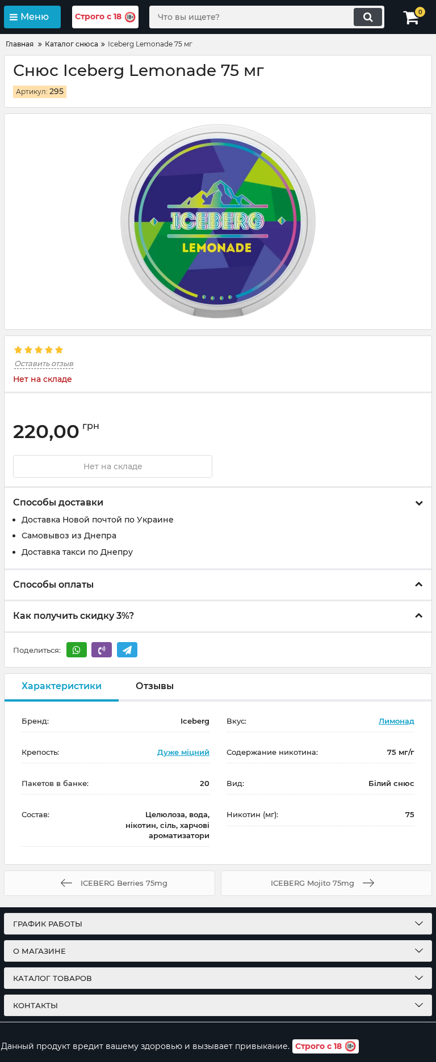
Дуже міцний (183, 752)
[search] (368, 17)
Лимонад (396, 720)
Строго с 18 (98, 16)
